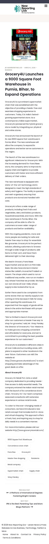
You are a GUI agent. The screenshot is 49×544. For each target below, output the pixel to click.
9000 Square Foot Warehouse (20, 439)
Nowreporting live (14, 68)
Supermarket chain (15, 471)
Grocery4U (26, 452)
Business (8, 70)
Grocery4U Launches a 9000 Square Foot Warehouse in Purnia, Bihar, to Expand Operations (24, 84)
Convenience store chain (18, 446)
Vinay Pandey (13, 477)
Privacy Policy (40, 534)
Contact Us (26, 534)
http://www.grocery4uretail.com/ (20, 360)
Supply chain (35, 471)
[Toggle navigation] (46, 6)
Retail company (14, 464)
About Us (14, 534)
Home (5, 534)
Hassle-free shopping (16, 458)
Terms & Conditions (12, 537)
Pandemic (35, 458)
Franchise (11, 452)
